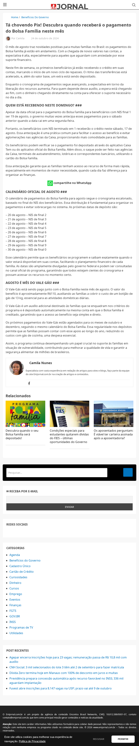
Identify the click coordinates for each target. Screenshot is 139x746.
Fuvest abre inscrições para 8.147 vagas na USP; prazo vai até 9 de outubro (60, 688)
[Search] (128, 472)
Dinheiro (15, 583)
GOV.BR (14, 616)
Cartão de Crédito (21, 572)
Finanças (15, 605)
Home (14, 17)
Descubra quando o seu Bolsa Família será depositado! (22, 434)
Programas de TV (21, 627)
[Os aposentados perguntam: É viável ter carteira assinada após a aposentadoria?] (113, 414)
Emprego (15, 594)
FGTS (12, 611)
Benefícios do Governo (35, 17)
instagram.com (25, 531)
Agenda (14, 555)
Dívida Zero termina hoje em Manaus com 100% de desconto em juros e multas (63, 673)
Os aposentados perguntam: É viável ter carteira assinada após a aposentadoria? (113, 434)
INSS (12, 622)
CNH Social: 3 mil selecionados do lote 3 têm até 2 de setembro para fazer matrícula (66, 667)
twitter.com (16, 531)
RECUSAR (98, 739)
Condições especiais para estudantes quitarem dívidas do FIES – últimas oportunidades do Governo (69, 436)
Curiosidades (18, 577)
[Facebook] (29, 383)
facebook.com (8, 531)
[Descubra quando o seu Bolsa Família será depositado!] (25, 414)
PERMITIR (123, 739)
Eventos (14, 600)
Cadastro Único (20, 566)
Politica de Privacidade (32, 741)
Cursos (14, 588)
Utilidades (16, 633)
